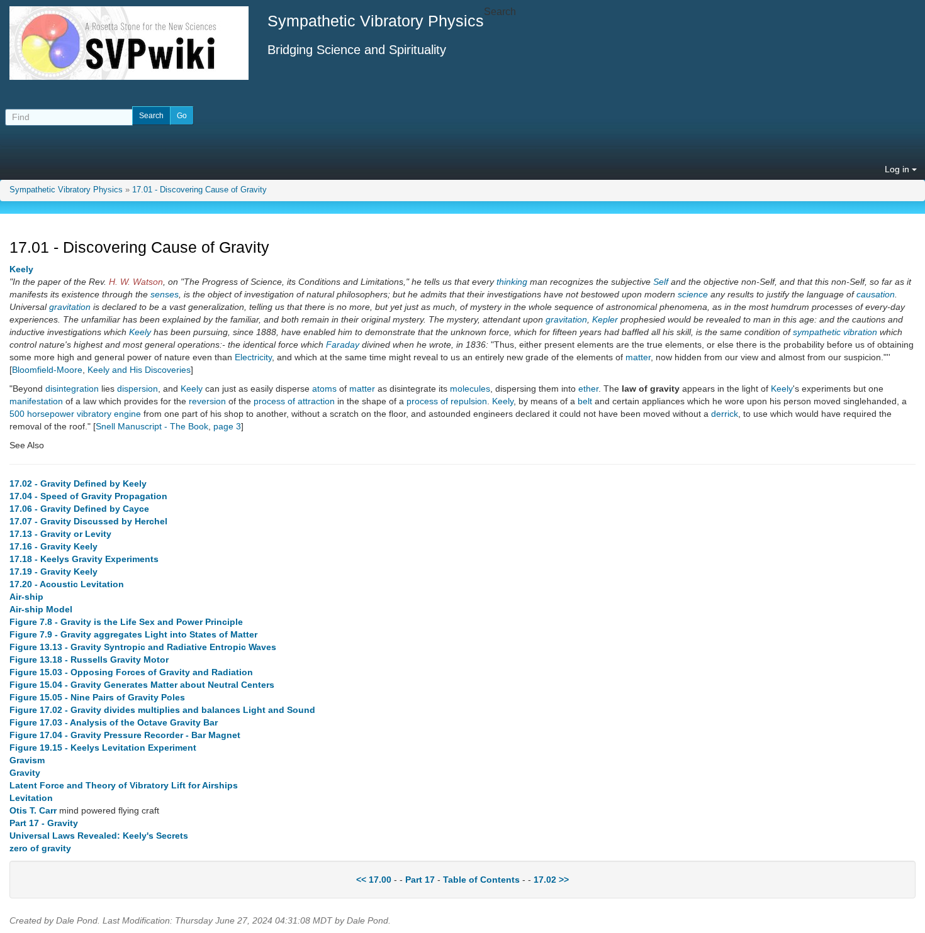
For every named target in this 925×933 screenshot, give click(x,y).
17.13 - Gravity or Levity (60, 534)
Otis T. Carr (33, 810)
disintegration (72, 389)
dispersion (137, 389)
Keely (21, 269)
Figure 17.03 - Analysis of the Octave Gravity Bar (113, 722)
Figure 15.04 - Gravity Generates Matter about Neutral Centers (141, 685)
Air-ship (26, 597)
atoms (324, 389)
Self (660, 282)
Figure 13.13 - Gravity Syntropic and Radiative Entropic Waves (142, 647)
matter (638, 357)
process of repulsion (446, 401)
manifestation (36, 401)
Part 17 (420, 880)
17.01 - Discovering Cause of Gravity (199, 189)
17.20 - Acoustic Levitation (66, 584)
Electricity (253, 357)
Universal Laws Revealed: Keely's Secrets (98, 836)
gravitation (70, 307)
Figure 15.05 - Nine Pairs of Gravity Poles (97, 697)
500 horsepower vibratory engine (75, 414)
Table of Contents (481, 880)
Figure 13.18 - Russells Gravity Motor (89, 659)
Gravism (27, 760)
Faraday (342, 345)
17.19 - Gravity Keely (53, 571)
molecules (470, 389)
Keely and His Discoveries (139, 370)
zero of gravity (40, 848)
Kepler (605, 319)
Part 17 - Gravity (43, 823)
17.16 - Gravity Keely (53, 546)
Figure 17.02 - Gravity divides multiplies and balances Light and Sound (162, 710)
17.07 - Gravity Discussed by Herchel (88, 521)
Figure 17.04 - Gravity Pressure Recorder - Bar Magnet (124, 735)
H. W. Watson (136, 282)
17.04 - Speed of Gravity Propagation (88, 496)
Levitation (31, 798)
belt (585, 401)
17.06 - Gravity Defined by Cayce (79, 509)
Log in (898, 169)
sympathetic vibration (835, 332)
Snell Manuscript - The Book (152, 426)
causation (875, 294)
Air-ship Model (40, 609)
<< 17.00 (373, 880)
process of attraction (294, 401)
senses (164, 294)
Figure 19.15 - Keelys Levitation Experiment (102, 748)
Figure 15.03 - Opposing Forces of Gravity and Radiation (131, 672)
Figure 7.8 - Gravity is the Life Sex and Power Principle (126, 622)
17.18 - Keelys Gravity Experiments (84, 559)
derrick (724, 414)
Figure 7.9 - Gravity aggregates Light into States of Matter (133, 634)
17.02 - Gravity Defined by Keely (78, 483)
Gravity (24, 773)
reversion (207, 401)
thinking (511, 282)
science (693, 294)
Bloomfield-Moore (47, 370)
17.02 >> (551, 880)
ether (588, 389)
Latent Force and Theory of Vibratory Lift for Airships (123, 785)
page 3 (227, 426)
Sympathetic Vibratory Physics (66, 189)
